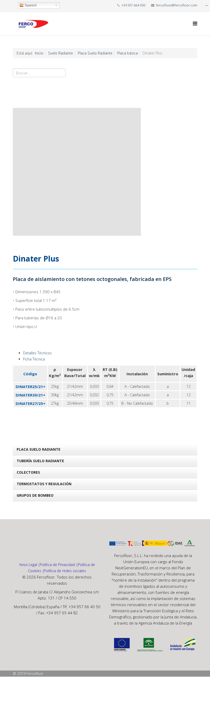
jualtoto (206, 5)
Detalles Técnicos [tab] (37, 352)
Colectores (28, 472)
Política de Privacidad (57, 564)
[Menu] (195, 23)
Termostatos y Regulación (44, 483)
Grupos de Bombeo (35, 495)
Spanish (30, 5)
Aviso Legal (28, 564)
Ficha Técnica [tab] (34, 359)
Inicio (39, 53)
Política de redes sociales (65, 570)
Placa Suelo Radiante (95, 53)
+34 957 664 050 (133, 5)
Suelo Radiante (60, 53)
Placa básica (127, 53)
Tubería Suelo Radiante (40, 460)
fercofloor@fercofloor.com (176, 5)
